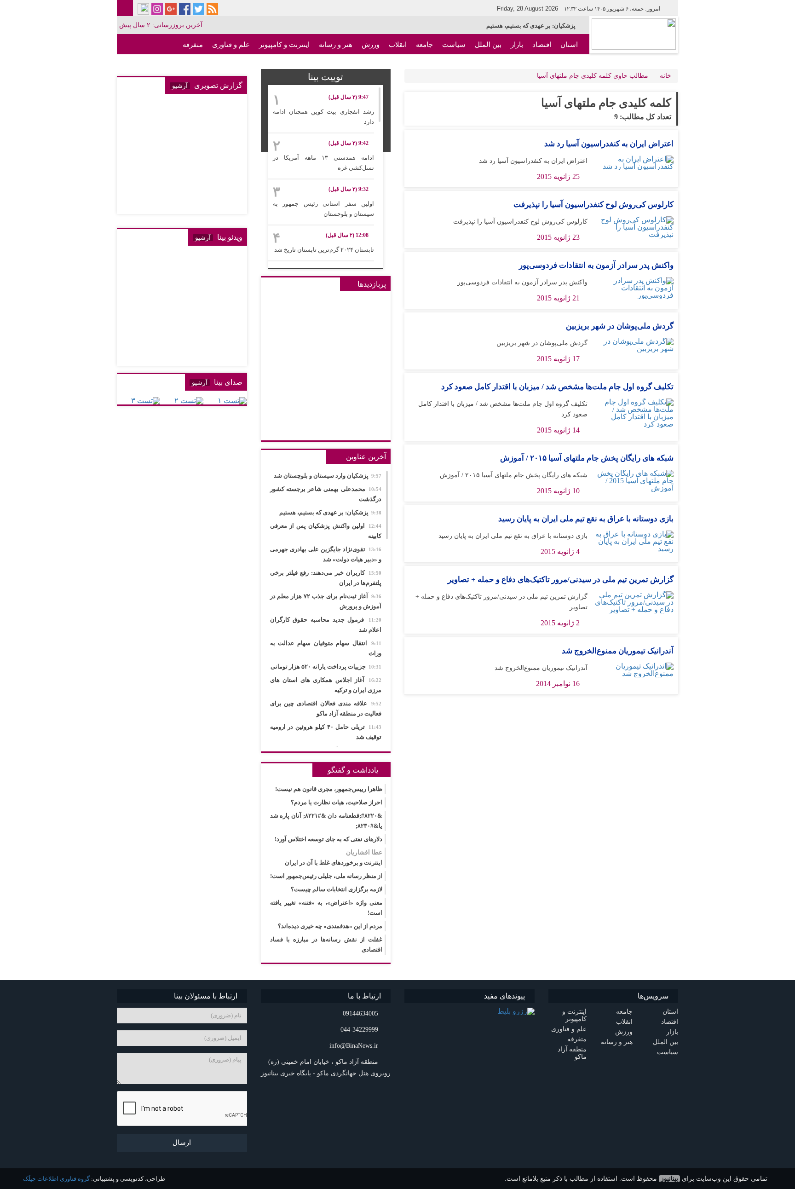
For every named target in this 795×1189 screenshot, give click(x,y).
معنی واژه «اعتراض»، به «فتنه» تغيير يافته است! (326, 907)
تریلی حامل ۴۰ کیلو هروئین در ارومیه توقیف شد (326, 731)
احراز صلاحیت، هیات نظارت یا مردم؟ (336, 802)
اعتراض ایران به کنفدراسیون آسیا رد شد (609, 143)
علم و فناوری (231, 44)
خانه (665, 75)
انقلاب (398, 44)
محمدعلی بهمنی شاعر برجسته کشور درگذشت (326, 493)
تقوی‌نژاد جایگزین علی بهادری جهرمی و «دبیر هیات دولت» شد (326, 554)
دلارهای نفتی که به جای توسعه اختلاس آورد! (328, 839)
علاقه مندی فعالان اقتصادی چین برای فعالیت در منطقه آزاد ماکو (326, 708)
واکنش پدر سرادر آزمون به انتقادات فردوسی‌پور (596, 265)
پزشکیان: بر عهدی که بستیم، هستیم (531, 25)
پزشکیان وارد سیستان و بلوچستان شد (327, 475)
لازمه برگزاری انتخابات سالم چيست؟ (336, 889)
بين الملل (488, 44)
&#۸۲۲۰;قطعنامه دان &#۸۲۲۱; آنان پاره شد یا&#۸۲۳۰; (326, 820)
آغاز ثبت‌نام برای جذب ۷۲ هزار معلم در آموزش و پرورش (326, 601)
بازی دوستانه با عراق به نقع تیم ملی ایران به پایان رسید (586, 518)
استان (569, 44)
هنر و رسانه (335, 44)
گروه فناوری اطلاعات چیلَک (56, 1178)
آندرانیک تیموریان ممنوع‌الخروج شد (618, 650)
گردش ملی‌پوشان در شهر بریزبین (620, 326)
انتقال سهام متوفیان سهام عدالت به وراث (326, 648)
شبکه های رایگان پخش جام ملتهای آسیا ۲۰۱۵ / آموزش (587, 458)
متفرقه (193, 44)
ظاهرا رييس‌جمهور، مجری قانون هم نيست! (328, 788)
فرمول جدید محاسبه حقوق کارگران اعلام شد (326, 624)
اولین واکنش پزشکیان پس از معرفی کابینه (326, 530)
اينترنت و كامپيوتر (284, 44)
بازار (517, 44)
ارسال (182, 1142)
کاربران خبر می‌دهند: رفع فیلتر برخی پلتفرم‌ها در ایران (326, 577)
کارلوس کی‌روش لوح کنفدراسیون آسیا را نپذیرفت (593, 204)
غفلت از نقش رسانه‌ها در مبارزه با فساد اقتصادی (326, 944)
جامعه (424, 44)
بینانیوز (669, 1178)
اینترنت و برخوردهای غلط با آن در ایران (333, 857)
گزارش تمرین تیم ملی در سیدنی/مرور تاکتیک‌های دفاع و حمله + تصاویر (561, 579)
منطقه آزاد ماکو (555, 65)
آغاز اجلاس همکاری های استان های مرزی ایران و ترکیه (326, 684)
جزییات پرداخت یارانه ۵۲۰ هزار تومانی (326, 666)
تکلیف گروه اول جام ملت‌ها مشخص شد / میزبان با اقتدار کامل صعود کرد (557, 386)
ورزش (371, 44)
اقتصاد (541, 44)
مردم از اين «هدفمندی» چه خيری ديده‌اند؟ (330, 926)
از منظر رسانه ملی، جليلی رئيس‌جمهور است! (326, 875)
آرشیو (180, 85)
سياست (454, 44)
